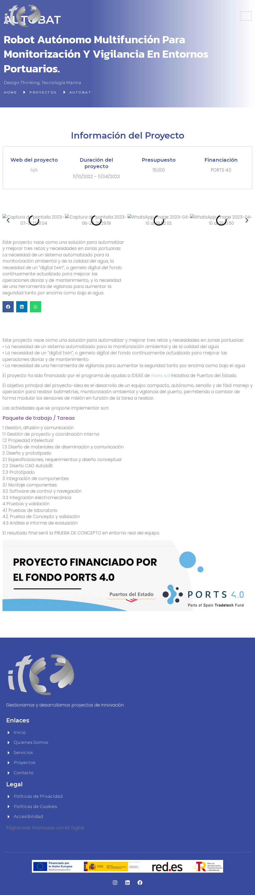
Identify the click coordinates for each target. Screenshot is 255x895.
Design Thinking (22, 82)
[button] (8, 220)
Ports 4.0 (161, 375)
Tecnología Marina (61, 82)
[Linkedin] (127, 883)
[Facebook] (140, 883)
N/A (34, 170)
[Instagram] (115, 883)
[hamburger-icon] (245, 16)
